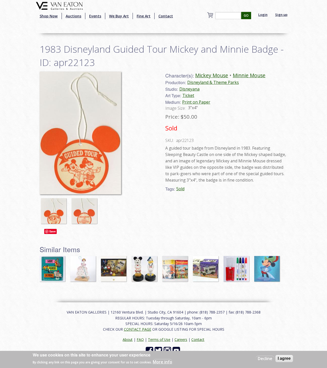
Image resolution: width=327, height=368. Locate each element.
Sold (180, 189)
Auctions (73, 16)
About (128, 339)
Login (262, 14)
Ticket (188, 95)
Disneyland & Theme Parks (213, 82)
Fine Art (143, 16)
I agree (284, 358)
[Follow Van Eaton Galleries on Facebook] (150, 350)
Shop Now (49, 16)
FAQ (140, 339)
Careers (180, 339)
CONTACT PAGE (137, 329)
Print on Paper (196, 102)
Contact (165, 16)
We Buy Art (119, 16)
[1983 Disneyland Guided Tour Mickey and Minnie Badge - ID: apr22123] (55, 208)
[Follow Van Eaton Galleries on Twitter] (159, 350)
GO (246, 15)
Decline (265, 358)
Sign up (281, 14)
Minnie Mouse (249, 75)
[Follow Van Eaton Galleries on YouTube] (176, 350)
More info (162, 362)
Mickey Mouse (211, 75)
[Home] (59, 5)
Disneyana (189, 89)
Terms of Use (159, 339)
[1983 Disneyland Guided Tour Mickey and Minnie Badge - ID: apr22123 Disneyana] (80, 132)
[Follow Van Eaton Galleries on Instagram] (168, 350)
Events (95, 16)
